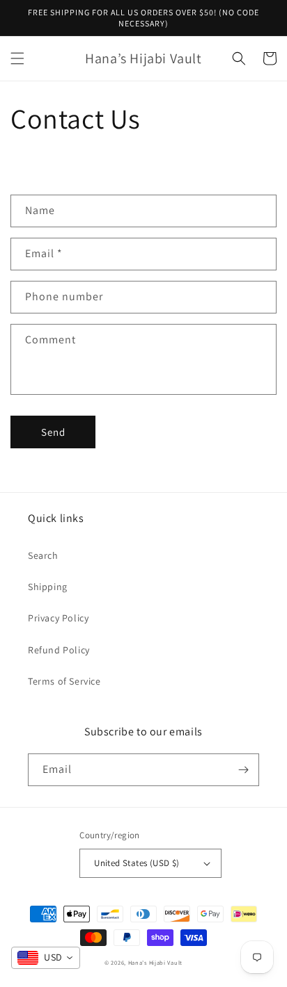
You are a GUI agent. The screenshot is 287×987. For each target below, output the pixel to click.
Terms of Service (64, 681)
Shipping (48, 586)
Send (53, 432)
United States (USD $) (136, 863)
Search (43, 555)
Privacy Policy (58, 618)
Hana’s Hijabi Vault (155, 962)
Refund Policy (59, 650)
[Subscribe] (243, 769)
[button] (17, 58)
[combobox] (45, 958)
